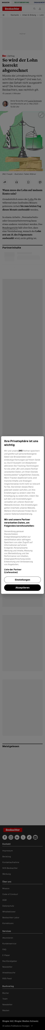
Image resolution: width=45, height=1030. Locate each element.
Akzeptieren (23, 587)
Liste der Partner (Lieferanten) (12, 571)
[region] (22, 515)
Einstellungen (22, 579)
